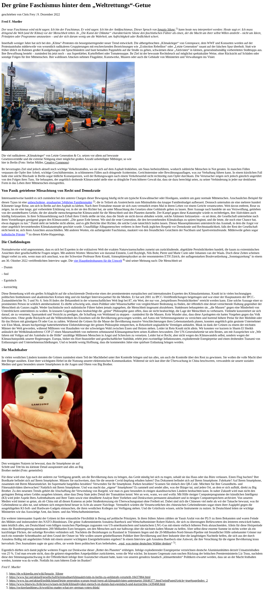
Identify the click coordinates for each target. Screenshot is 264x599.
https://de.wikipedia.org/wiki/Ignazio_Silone (36, 573)
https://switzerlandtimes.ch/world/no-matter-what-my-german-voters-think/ (54, 587)
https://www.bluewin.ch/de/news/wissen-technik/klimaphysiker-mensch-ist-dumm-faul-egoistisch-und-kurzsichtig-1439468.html (87, 584)
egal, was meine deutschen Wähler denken (145, 543)
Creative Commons (56, 162)
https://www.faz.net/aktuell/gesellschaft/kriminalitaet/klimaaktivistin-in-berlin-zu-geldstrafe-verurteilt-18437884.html (79, 577)
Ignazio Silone (166, 29)
